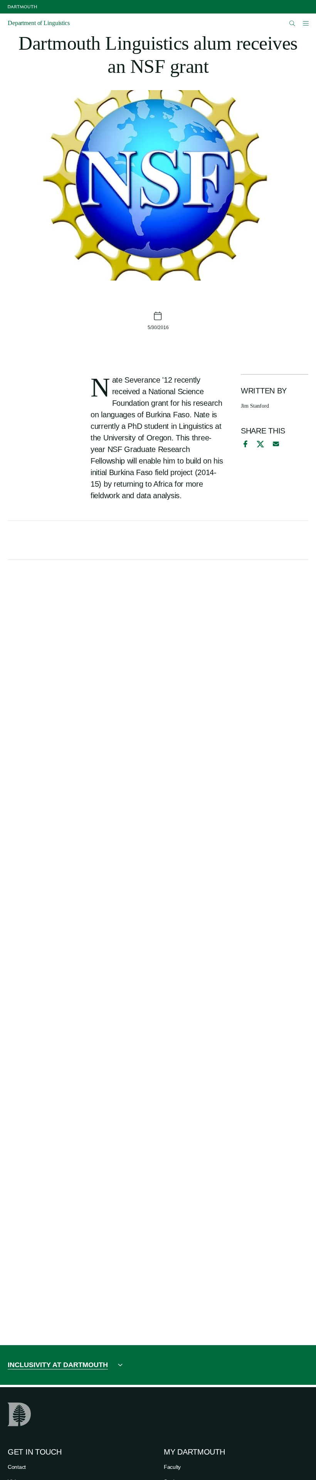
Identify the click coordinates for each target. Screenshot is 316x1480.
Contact (17, 1467)
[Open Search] (292, 23)
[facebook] (244, 444)
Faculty (172, 1467)
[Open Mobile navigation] (305, 23)
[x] (260, 444)
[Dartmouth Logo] (22, 6)
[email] (276, 444)
